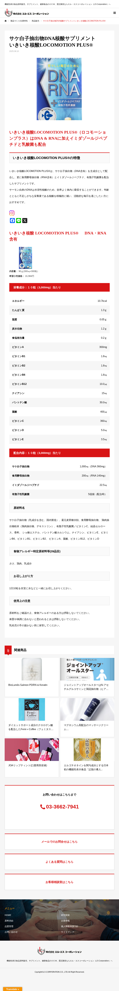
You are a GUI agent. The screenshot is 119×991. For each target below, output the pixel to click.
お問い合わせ (11, 932)
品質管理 (9, 926)
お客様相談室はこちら (59, 882)
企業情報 (65, 920)
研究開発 (65, 915)
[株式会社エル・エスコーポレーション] (27, 13)
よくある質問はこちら (59, 861)
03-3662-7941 (62, 807)
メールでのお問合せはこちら (59, 841)
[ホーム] (6, 21)
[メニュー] (114, 12)
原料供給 (9, 920)
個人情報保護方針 (69, 926)
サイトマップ (67, 932)
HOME (8, 915)
